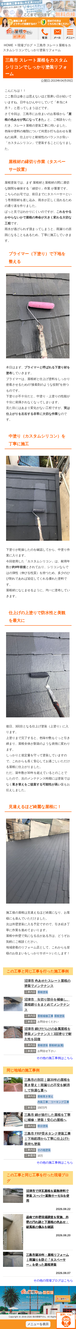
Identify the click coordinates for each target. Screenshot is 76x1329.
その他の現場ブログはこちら (53, 1280)
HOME (8, 45)
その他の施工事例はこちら (54, 1058)
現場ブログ (25, 45)
